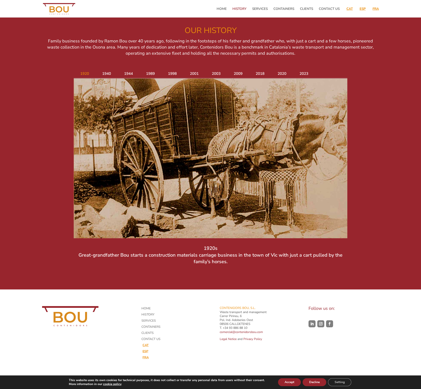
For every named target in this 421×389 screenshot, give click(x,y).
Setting (340, 382)
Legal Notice (228, 339)
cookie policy (112, 384)
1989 (150, 73)
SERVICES (260, 9)
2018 (260, 73)
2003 (216, 73)
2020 (282, 73)
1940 (106, 73)
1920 (84, 73)
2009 (238, 73)
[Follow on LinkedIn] (312, 323)
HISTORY (239, 9)
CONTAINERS (283, 9)
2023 (304, 73)
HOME (222, 9)
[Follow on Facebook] (329, 323)
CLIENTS (306, 9)
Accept (289, 382)
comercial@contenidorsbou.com (241, 332)
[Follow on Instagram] (320, 323)
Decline (314, 382)
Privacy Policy (252, 339)
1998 (172, 73)
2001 (194, 73)
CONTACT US (329, 9)
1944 (128, 73)
